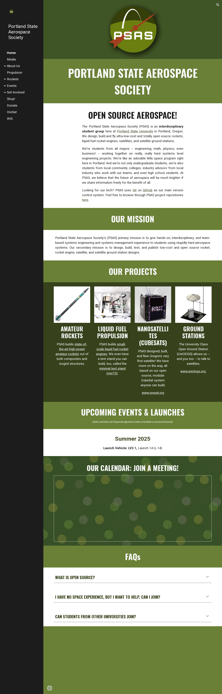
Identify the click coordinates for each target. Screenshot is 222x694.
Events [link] (12, 86)
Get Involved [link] (15, 92)
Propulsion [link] (14, 73)
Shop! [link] (11, 99)
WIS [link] (10, 119)
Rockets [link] (13, 79)
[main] (133, 81)
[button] (218, 5)
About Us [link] (13, 66)
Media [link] (11, 59)
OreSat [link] (12, 112)
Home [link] (11, 53)
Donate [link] (12, 105)
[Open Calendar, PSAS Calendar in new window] (205, 480)
